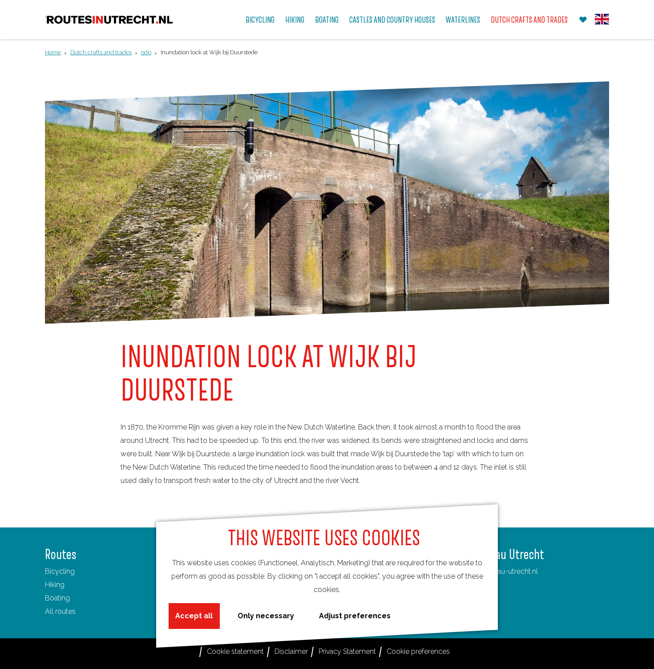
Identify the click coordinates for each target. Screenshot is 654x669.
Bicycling (60, 571)
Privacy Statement (347, 651)
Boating (57, 598)
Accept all (194, 616)
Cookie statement (235, 651)
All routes (60, 611)
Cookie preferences (418, 651)
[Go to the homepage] (109, 19)
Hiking (55, 584)
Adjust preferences (355, 616)
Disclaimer (291, 651)
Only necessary (266, 616)
